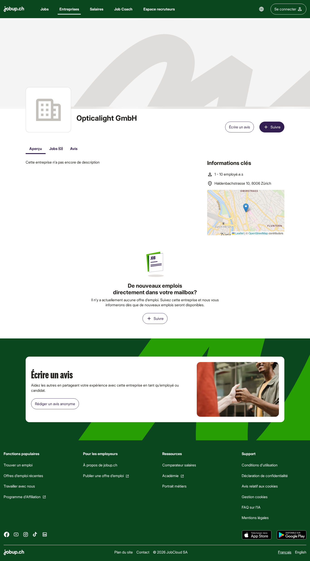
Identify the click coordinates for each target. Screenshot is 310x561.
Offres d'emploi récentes (23, 475)
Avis (73, 148)
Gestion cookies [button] (255, 496)
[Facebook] (7, 534)
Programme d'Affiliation (22, 496)
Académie (170, 475)
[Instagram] (26, 534)
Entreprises (69, 9)
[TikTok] (35, 534)
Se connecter (285, 9)
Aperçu (35, 148)
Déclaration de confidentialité (265, 475)
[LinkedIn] (45, 534)
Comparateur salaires (179, 465)
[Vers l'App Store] (256, 534)
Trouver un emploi (18, 465)
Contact (142, 552)
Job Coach (123, 9)
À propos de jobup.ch (100, 465)
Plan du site (123, 552)
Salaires (96, 9)
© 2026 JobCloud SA (170, 552)
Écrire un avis (239, 127)
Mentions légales (255, 517)
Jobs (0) (56, 148)
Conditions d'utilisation (260, 465)
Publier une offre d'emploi (103, 475)
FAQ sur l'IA (251, 507)
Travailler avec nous (19, 486)
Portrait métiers (174, 486)
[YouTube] (16, 534)
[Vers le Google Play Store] (291, 534)
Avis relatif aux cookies (260, 486)
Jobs (44, 9)
